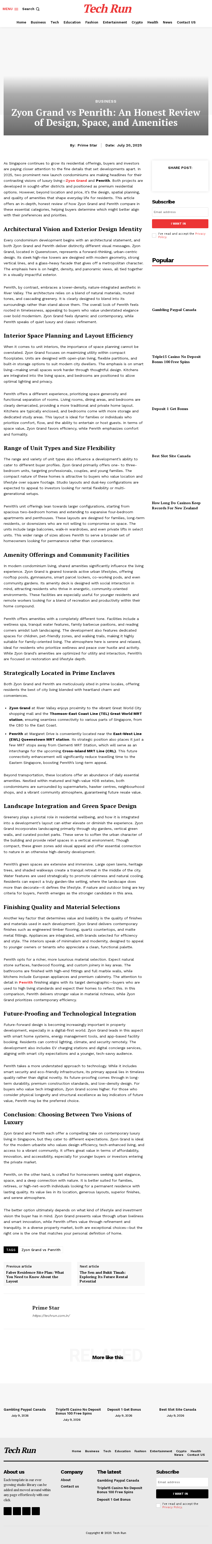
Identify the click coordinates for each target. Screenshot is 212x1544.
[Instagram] (17, 1511)
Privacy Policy (172, 1507)
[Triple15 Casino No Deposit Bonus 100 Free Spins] (180, 334)
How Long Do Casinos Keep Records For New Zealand (176, 505)
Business (106, 101)
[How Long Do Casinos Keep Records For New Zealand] (180, 480)
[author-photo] (7, 1415)
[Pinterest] (184, 179)
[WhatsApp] (196, 179)
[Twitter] (173, 179)
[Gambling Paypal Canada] (180, 287)
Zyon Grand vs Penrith (41, 1250)
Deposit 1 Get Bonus (170, 408)
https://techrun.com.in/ (51, 1316)
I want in (178, 223)
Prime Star (87, 145)
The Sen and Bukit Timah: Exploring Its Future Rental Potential (104, 1276)
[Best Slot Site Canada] (180, 433)
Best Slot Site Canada (171, 455)
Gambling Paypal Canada (174, 309)
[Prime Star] (16, 1311)
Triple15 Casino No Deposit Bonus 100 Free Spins (176, 359)
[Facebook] (161, 179)
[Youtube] (36, 1511)
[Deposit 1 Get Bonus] (180, 386)
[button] (31, 9)
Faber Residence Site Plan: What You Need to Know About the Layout (35, 1276)
